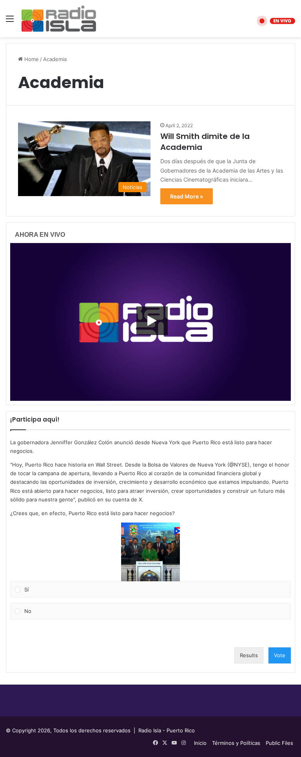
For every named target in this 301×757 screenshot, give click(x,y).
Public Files (279, 743)
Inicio (200, 743)
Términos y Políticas (236, 743)
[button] (150, 552)
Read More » (186, 196)
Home (31, 59)
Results (249, 655)
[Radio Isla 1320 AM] (59, 18)
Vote (279, 655)
